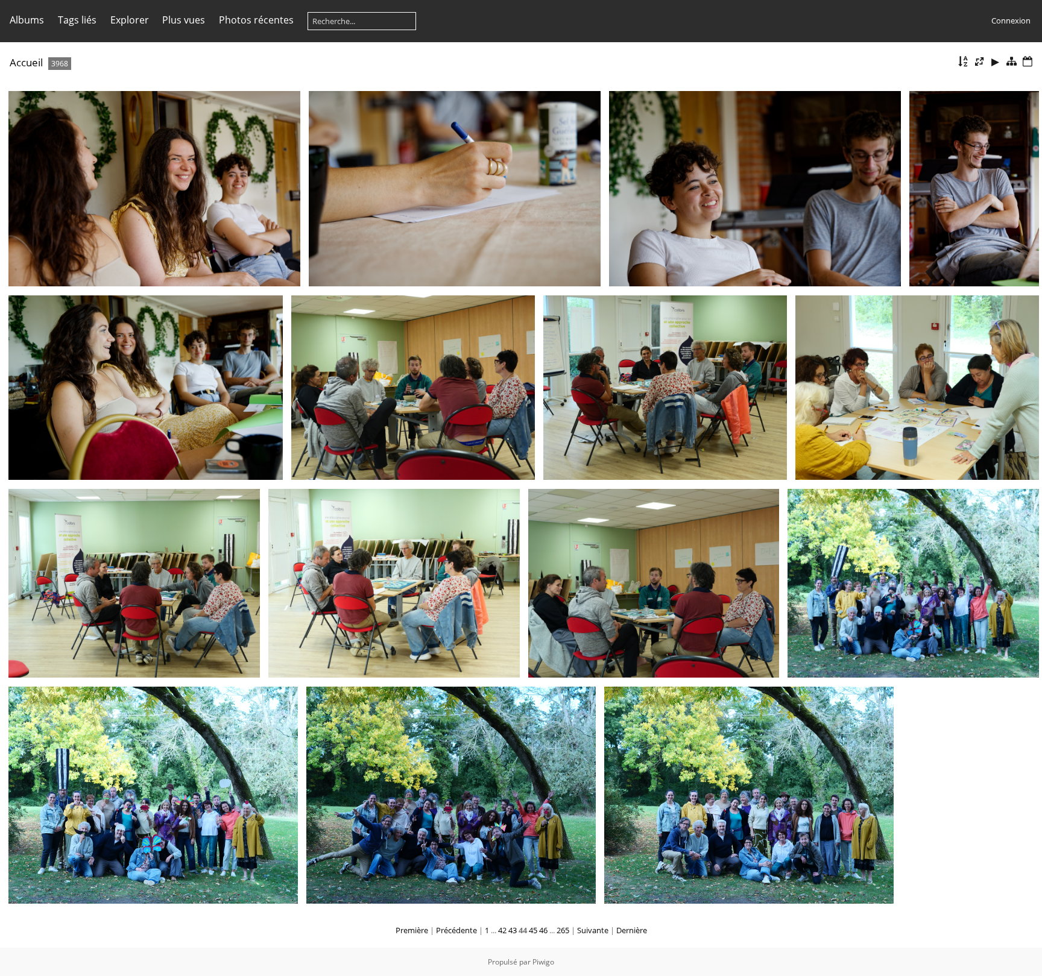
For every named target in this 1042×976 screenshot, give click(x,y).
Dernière (631, 930)
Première (412, 930)
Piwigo (543, 962)
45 (533, 930)
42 (502, 930)
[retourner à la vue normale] (1011, 61)
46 (543, 930)
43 (512, 930)
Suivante (592, 930)
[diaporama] (995, 61)
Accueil (26, 62)
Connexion (1011, 20)
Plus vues (183, 20)
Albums (27, 20)
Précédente (456, 930)
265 (563, 930)
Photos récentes (256, 20)
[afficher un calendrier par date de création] (1027, 61)
